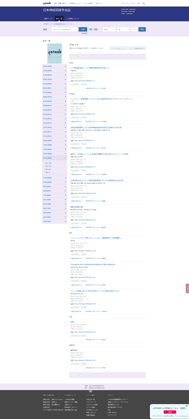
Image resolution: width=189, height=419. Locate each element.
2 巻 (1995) (47, 217)
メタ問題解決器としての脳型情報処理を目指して (89, 68)
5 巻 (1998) (47, 204)
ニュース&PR (88, 3)
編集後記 (73, 350)
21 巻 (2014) (47, 119)
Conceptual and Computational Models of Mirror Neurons (92, 264)
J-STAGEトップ (47, 24)
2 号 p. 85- (48, 169)
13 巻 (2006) (47, 154)
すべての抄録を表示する (137, 48)
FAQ (109, 410)
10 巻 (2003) (47, 182)
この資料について (72, 18)
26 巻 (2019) (47, 97)
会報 (72, 322)
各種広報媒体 (90, 415)
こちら (185, 416)
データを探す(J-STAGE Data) (52, 410)
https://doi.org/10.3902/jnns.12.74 (85, 304)
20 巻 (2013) (47, 123)
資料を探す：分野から (50, 402)
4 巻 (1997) (47, 208)
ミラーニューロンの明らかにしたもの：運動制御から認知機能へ (95, 238)
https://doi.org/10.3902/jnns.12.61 (85, 277)
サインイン (125, 3)
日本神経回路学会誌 (59, 24)
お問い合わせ (112, 412)
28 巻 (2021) (47, 88)
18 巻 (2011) (47, 132)
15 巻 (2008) (47, 145)
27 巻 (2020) (47, 92)
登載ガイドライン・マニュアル (118, 402)
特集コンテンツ (91, 412)
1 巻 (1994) (47, 221)
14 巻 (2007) (47, 149)
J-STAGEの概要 (69, 399)
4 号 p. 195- (48, 163)
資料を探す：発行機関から (51, 405)
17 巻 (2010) (47, 136)
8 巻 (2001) (47, 191)
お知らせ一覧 (90, 399)
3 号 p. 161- (48, 166)
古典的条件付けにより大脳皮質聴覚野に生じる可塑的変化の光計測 (96, 180)
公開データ (68, 405)
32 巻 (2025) (47, 71)
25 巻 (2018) (47, 101)
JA (138, 3)
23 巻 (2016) (47, 110)
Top (90, 391)
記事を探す (46, 407)
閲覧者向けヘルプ (113, 405)
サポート (99, 3)
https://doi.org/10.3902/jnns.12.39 (85, 220)
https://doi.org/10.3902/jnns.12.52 (85, 251)
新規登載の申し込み (71, 410)
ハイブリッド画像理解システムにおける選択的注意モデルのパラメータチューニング (101, 100)
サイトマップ (112, 415)
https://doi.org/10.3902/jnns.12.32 (85, 193)
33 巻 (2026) (47, 66)
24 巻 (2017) (47, 106)
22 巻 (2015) (47, 114)
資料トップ (48, 18)
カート (133, 3)
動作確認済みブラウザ (115, 407)
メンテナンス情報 (92, 405)
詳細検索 (84, 33)
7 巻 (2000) (47, 195)
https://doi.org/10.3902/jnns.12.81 (85, 332)
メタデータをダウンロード (119, 48)
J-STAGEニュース (92, 410)
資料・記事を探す (59, 3)
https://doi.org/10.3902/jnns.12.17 (85, 167)
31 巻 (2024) (47, 75)
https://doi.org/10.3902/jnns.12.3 (84, 114)
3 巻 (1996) (47, 213)
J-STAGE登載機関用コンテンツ (118, 399)
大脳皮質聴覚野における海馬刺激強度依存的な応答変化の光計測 (95, 127)
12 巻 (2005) (47, 158)
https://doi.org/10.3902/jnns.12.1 (84, 81)
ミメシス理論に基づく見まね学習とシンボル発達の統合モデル (94, 291)
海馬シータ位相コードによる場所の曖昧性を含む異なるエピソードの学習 (99, 154)
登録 (170, 412)
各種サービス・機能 (71, 402)
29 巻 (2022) (47, 84)
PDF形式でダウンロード (93, 88)
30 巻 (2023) (47, 79)
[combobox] (109, 29)
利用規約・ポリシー (71, 407)
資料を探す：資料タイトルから (53, 399)
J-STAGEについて (74, 3)
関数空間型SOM (76, 207)
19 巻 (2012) (47, 127)
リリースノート (91, 402)
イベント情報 (90, 407)
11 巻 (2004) (47, 178)
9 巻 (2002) (47, 186)
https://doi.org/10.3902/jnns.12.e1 (85, 360)
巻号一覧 (59, 18)
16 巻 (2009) (47, 140)
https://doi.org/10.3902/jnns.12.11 (85, 140)
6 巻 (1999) (47, 200)
